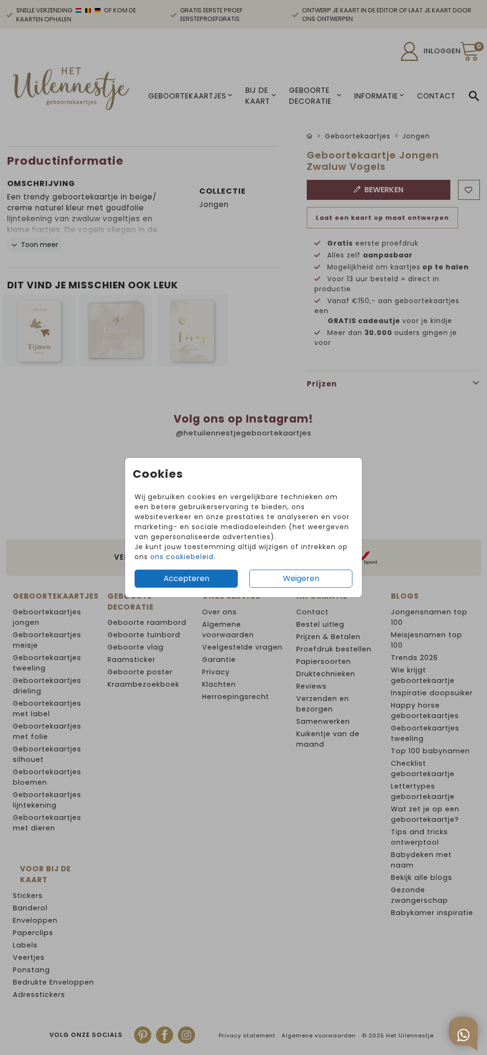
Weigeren (301, 578)
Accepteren (186, 578)
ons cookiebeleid (182, 557)
